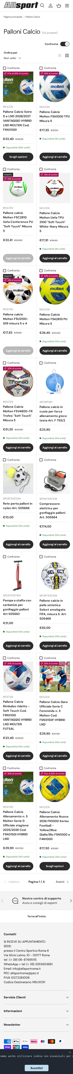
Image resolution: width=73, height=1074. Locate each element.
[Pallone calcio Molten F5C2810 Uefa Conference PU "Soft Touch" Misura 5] (18, 188)
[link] (15, 882)
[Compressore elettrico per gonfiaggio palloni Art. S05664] (54, 478)
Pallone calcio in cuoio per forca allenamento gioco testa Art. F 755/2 (53, 413)
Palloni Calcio (33, 16)
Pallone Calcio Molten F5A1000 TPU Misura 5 (54, 116)
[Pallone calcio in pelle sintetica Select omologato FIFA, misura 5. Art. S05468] (54, 575)
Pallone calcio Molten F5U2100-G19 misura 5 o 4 (15, 318)
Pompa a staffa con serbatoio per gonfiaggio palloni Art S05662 (17, 607)
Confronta (51, 44)
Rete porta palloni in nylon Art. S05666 (17, 506)
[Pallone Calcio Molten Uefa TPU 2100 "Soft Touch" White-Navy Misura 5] (54, 188)
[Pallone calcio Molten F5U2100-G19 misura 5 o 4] (18, 289)
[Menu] (67, 5)
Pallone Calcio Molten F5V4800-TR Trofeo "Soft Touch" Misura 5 (18, 413)
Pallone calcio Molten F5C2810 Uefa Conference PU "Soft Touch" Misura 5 (18, 222)
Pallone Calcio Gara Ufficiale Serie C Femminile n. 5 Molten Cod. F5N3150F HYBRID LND (53, 713)
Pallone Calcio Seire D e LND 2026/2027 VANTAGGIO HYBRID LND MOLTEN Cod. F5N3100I (17, 121)
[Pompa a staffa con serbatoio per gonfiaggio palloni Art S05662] (18, 575)
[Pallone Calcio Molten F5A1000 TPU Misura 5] (54, 87)
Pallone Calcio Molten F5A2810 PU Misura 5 (53, 319)
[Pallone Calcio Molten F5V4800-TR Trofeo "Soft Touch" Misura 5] (18, 382)
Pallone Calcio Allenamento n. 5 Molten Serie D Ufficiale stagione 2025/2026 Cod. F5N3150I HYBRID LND (16, 825)
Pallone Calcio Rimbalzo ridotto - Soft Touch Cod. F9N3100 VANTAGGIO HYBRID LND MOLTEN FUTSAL (17, 715)
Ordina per (10, 52)
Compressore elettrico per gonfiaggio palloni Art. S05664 (52, 510)
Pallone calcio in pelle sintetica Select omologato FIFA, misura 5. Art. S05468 (53, 610)
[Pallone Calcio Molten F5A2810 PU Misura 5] (54, 289)
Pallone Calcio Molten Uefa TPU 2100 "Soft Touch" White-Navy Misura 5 (53, 222)
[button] (59, 5)
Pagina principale (13, 16)
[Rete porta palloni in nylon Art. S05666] (18, 478)
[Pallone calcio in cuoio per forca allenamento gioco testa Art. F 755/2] (54, 382)
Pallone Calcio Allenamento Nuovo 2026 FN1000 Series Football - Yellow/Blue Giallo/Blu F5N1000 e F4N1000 (54, 825)
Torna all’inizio (36, 916)
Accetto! (36, 1068)
